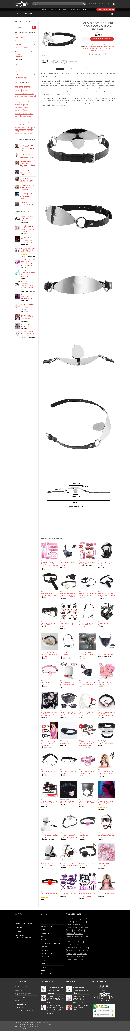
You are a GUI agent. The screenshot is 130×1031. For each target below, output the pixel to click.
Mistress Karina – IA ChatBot (50, 943)
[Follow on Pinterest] (107, 986)
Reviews (43, 967)
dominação (18, 107)
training (30, 130)
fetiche (31, 113)
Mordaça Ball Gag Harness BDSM (106, 894)
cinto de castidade (29, 96)
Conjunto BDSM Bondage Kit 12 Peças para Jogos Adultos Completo (49, 713)
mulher (17, 122)
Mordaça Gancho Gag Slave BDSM (49, 772)
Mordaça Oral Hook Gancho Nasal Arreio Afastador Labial (68, 654)
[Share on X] (92, 54)
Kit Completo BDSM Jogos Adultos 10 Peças (106, 683)
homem (23, 116)
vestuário (23, 133)
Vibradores (18, 74)
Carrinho (44, 923)
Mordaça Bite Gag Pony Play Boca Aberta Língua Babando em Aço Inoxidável (68, 835)
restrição (29, 124)
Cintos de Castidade (22, 48)
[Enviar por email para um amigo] (96, 54)
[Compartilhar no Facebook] (89, 54)
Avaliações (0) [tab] (85, 69)
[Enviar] (83, 3)
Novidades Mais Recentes (24, 987)
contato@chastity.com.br (23, 923)
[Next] (74, 38)
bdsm (21, 87)
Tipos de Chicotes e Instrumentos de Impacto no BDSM (27, 155)
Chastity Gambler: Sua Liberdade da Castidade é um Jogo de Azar (27, 164)
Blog (78, 9)
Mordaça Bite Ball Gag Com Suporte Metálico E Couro (67, 684)
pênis (24, 124)
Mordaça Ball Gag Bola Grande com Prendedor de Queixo (87, 713)
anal (16, 87)
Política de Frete (46, 950)
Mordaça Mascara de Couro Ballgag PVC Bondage (87, 683)
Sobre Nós (18, 990)
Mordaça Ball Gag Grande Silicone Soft (87, 864)
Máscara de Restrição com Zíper (106, 624)
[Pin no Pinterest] (99, 54)
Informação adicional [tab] (72, 69)
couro (24, 102)
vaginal (17, 133)
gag (93, 48)
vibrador (30, 133)
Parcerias (44, 947)
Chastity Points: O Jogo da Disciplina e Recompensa (27, 204)
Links (42, 936)
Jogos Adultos (20, 71)
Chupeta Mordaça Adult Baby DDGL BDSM (86, 772)
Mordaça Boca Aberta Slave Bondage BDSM (49, 624)
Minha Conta (45, 940)
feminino (24, 113)
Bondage (19, 56)
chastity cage (19, 96)
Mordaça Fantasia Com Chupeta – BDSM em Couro (106, 742)
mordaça (101, 48)
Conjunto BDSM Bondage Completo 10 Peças (68, 894)
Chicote (18, 54)
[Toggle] (35, 44)
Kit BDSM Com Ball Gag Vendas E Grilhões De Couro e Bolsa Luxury (86, 743)
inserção (29, 116)
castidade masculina (21, 93)
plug (29, 122)
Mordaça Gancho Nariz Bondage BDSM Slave (86, 624)
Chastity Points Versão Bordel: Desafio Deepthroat (28, 187)
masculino (18, 119)
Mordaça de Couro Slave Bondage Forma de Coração (86, 835)
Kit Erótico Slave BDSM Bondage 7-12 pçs (86, 563)
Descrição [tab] (60, 69)
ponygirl (93, 50)
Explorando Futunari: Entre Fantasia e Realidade (27, 172)
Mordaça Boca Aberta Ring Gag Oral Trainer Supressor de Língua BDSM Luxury (106, 713)
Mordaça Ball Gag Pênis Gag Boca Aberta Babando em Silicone (106, 595)
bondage (27, 87)
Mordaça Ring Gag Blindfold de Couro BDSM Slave (87, 802)
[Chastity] (22, 4)
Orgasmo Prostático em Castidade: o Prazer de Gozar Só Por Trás (28, 147)
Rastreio (72, 9)
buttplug (17, 90)
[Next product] (110, 14)
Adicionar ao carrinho (102, 39)
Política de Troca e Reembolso (51, 957)
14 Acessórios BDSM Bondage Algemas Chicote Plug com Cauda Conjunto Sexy (49, 564)
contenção (18, 102)
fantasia (26, 110)
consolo (28, 99)
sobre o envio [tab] (95, 69)
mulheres (24, 122)
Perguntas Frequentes (23, 994)
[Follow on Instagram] (83, 9)
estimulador (18, 110)
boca (94, 46)
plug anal (18, 124)
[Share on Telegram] (105, 54)
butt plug (25, 90)
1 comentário (25, 198)
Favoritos (53, 9)
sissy (33, 127)
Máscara (18, 64)
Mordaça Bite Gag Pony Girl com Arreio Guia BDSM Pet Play (49, 835)
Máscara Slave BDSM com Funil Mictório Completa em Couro (87, 654)
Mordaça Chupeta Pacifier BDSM (49, 683)
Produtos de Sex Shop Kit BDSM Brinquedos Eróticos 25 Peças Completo (87, 895)
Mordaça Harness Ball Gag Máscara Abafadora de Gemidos (68, 563)
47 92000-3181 (19, 931)
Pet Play (18, 67)
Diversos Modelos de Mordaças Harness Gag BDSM (67, 624)
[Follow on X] (85, 9)
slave (16, 130)
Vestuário (18, 41)
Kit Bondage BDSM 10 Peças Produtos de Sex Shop (105, 865)
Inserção (18, 44)
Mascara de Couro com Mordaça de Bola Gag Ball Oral (68, 713)
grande (17, 116)
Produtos (45, 9)
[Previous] (44, 38)
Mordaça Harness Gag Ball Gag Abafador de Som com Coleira (106, 563)
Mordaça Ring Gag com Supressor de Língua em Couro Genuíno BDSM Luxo (68, 595)
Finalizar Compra (46, 926)
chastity (31, 93)
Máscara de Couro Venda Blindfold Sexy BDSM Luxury (105, 802)
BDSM (17, 51)
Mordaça (19, 59)
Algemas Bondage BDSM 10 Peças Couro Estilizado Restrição (49, 802)
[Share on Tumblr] (102, 54)
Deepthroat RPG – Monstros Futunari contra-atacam (26, 194)
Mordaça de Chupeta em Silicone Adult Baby (67, 802)
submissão (23, 130)
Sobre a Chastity (62, 9)
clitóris (17, 99)
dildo (29, 102)
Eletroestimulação (21, 78)
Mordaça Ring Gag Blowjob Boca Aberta (68, 772)
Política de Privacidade (48, 953)
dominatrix (27, 104)
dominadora (18, 104)
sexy (23, 127)
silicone (28, 127)
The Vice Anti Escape (48, 974)
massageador (27, 119)
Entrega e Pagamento (22, 997)
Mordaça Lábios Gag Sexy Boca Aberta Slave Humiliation (49, 743)
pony (105, 48)
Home (43, 929)
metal (96, 48)
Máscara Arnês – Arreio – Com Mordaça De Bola (48, 864)
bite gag (90, 46)
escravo (25, 107)
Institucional (45, 933)
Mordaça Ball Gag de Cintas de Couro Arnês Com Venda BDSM (106, 835)
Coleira (18, 62)
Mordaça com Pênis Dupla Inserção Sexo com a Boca (49, 594)
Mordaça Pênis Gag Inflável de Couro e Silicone (87, 594)
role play (17, 127)
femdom (17, 113)
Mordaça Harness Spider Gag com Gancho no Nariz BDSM (106, 773)
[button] (111, 4)
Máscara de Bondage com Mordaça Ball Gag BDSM (106, 653)
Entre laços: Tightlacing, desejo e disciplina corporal (27, 179)
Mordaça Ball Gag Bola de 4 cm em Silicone (49, 894)
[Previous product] (113, 14)
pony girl (110, 48)
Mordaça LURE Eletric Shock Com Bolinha (67, 742)
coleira (22, 99)
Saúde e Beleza (20, 37)
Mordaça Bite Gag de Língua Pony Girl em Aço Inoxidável (49, 654)
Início (17, 14)
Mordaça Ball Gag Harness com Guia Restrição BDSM (68, 864)
